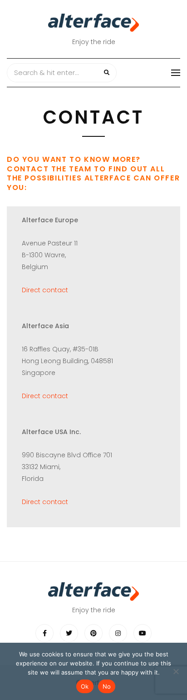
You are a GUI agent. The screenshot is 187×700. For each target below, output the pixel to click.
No (107, 686)
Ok (85, 686)
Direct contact (45, 290)
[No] (175, 671)
